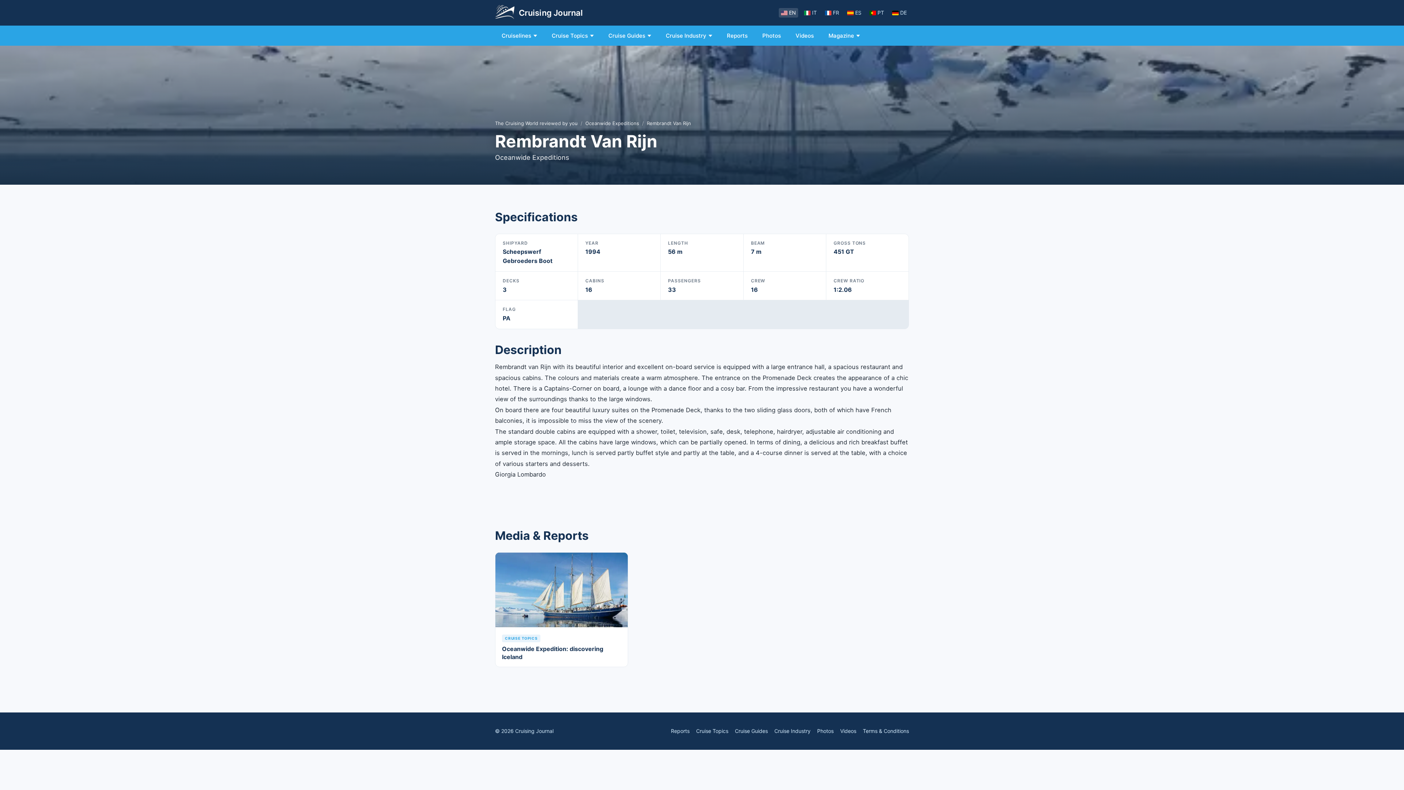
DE (903, 13)
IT (814, 13)
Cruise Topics (570, 35)
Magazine (841, 35)
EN (792, 13)
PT (881, 13)
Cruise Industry (686, 35)
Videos (805, 35)
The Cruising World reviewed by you (536, 123)
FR (836, 13)
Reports (737, 35)
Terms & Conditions (886, 731)
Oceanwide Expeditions (612, 123)
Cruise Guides (626, 35)
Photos (771, 35)
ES (858, 13)
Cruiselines (516, 35)
